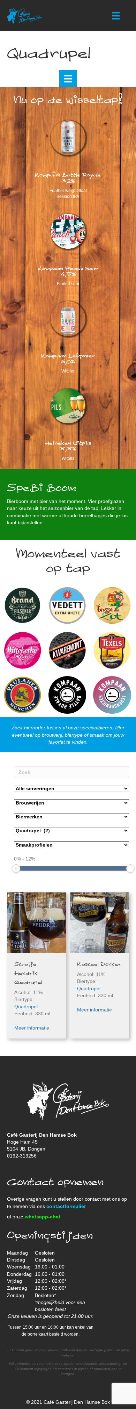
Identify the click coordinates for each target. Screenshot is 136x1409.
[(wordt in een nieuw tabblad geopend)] (68, 318)
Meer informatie (31, 1028)
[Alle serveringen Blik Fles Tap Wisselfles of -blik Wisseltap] (71, 788)
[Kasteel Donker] (99, 922)
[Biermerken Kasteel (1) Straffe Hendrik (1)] (71, 816)
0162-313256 (22, 1156)
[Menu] (115, 15)
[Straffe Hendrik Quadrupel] (36, 922)
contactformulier (66, 1206)
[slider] (16, 868)
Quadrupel (26, 1006)
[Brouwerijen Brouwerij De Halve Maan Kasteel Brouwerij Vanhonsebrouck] (71, 802)
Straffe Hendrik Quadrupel (28, 973)
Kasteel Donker (99, 964)
